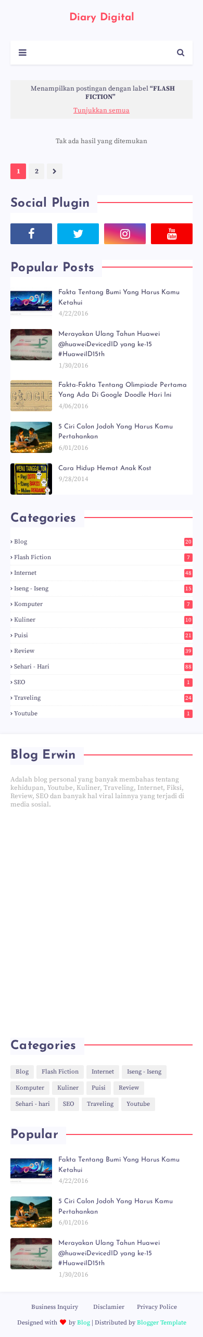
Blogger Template (161, 1323)
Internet (103, 573)
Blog (103, 542)
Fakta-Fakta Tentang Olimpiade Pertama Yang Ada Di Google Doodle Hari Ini (122, 390)
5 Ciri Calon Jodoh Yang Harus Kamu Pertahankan (115, 431)
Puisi (103, 635)
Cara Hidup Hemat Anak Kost (104, 468)
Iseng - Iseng (103, 588)
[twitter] (78, 233)
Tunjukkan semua (101, 110)
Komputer (102, 604)
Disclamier (108, 1307)
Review (103, 651)
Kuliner (103, 620)
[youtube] (172, 233)
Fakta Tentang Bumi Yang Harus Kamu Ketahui (119, 297)
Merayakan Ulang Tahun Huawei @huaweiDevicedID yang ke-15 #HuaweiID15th (109, 344)
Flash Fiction (102, 557)
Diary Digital (101, 17)
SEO (102, 682)
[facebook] (31, 233)
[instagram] (125, 233)
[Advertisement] (101, 923)
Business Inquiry (54, 1307)
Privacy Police (157, 1307)
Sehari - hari (103, 667)
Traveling (103, 698)
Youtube (102, 713)
